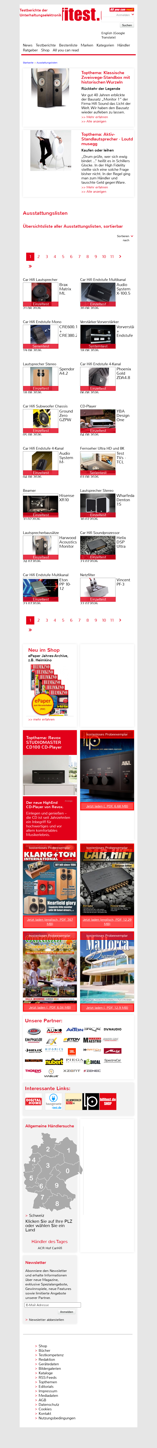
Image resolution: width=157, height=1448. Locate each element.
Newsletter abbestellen (46, 1320)
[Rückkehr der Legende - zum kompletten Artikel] (52, 97)
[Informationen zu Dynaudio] (112, 1031)
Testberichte (46, 45)
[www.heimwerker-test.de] (73, 1113)
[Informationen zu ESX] (51, 1042)
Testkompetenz (51, 1355)
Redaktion (47, 1359)
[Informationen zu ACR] (34, 1031)
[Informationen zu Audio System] (54, 1031)
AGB (42, 1400)
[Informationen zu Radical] (92, 1063)
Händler (123, 45)
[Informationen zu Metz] (112, 1052)
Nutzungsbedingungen (57, 1418)
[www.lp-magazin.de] (90, 1113)
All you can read (66, 50)
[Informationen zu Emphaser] (34, 1042)
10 (104, 256)
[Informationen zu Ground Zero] (110, 1042)
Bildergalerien (50, 1368)
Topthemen (48, 1382)
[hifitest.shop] (108, 1113)
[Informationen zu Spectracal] (112, 1063)
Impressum (48, 1391)
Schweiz (36, 1215)
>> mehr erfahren (41, 719)
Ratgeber (30, 50)
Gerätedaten (49, 1364)
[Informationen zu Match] (92, 1052)
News (28, 45)
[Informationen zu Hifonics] (54, 1052)
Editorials (46, 1386)
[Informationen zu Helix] (34, 1052)
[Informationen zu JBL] (72, 1052)
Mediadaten (48, 1395)
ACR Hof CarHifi (50, 1248)
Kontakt (45, 1413)
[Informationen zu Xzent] (72, 1073)
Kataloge (46, 1373)
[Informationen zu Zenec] (92, 1073)
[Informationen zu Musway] (34, 1063)
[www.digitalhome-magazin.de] (33, 1113)
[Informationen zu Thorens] (34, 1073)
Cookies (45, 1409)
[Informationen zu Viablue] (51, 1073)
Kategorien (105, 45)
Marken (87, 45)
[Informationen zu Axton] (74, 1031)
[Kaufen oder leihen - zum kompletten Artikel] (52, 163)
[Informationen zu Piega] (74, 1063)
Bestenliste (68, 45)
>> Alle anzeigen (93, 121)
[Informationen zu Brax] (92, 1031)
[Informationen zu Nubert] (54, 1063)
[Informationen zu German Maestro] (92, 1042)
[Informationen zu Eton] (72, 1042)
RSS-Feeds (48, 1377)
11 (112, 256)
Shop (45, 50)
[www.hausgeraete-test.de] (53, 1113)
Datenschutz (49, 1404)
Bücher (44, 1350)
